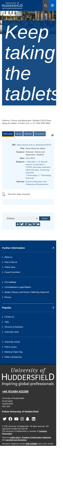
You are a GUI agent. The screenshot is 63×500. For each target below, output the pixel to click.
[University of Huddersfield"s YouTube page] (16, 419)
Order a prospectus (13, 357)
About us (8, 257)
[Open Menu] (52, 5)
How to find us (10, 262)
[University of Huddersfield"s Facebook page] (10, 419)
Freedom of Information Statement (36, 437)
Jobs (6, 322)
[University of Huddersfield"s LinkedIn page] (33, 419)
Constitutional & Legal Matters (17, 287)
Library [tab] (19, 134)
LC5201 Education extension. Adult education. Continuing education (38, 170)
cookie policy (15, 437)
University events (12, 342)
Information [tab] (8, 134)
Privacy (7, 297)
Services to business (13, 327)
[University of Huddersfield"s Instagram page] (22, 419)
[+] (52, 135)
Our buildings (10, 282)
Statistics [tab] (28, 134)
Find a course (10, 347)
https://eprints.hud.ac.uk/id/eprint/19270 (34, 145)
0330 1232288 (31, 444)
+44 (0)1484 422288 (15, 391)
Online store (9, 267)
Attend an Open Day (13, 352)
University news (11, 332)
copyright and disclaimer (16, 440)
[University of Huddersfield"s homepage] (28, 377)
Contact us (9, 317)
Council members (12, 272)
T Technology (31, 175)
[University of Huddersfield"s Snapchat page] (28, 419)
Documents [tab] (40, 134)
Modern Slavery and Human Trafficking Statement (26, 292)
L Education (31, 162)
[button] (46, 5)
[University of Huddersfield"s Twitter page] (5, 419)
